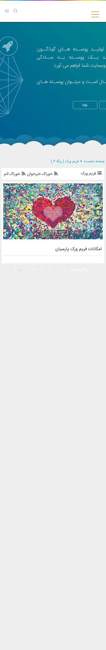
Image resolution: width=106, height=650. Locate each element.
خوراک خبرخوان (40, 174)
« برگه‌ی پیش (81, 269)
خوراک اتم (12, 174)
